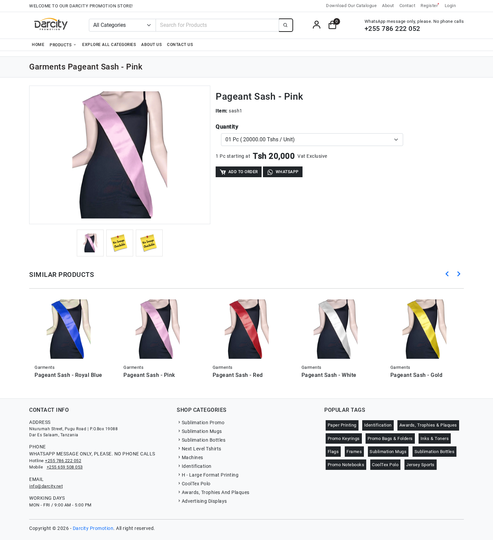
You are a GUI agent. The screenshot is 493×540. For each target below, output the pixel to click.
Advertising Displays (204, 501)
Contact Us (180, 44)
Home (38, 44)
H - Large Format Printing (210, 475)
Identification (197, 466)
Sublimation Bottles (203, 440)
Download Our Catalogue (351, 5)
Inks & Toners (435, 438)
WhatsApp (287, 171)
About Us (151, 44)
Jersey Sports (420, 464)
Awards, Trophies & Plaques (428, 425)
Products (61, 45)
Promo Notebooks (346, 464)
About (388, 5)
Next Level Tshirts (201, 448)
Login (450, 5)
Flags (333, 451)
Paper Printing (342, 425)
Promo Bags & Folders (390, 438)
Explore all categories (109, 44)
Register (430, 5)
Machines (192, 457)
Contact (407, 5)
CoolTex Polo (196, 483)
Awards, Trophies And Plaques (216, 492)
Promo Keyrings (344, 438)
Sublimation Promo (203, 422)
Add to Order (243, 171)
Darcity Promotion (93, 528)
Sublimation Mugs (202, 431)
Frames (354, 451)
